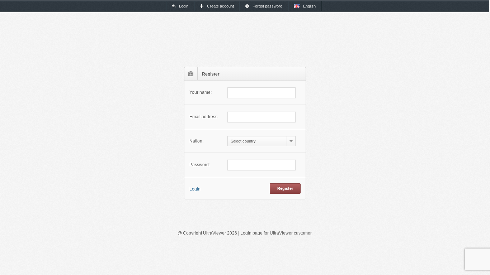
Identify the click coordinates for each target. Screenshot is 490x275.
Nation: (196, 141)
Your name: (200, 92)
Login (195, 189)
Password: (199, 164)
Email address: (203, 116)
